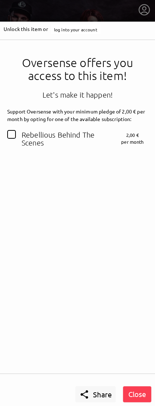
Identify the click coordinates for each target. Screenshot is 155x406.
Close (137, 393)
